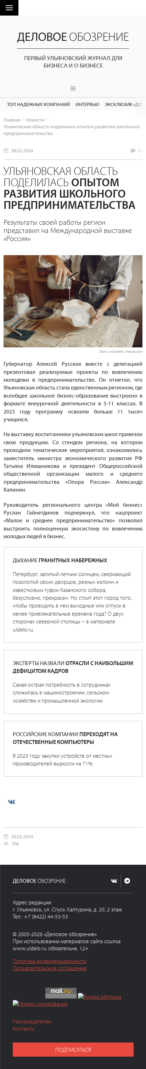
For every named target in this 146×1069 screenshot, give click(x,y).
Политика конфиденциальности (49, 960)
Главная (12, 119)
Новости (35, 119)
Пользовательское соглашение (49, 967)
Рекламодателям (32, 1021)
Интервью (87, 104)
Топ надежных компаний (38, 104)
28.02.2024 (22, 150)
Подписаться (73, 1049)
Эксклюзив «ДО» (124, 104)
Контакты (23, 1028)
